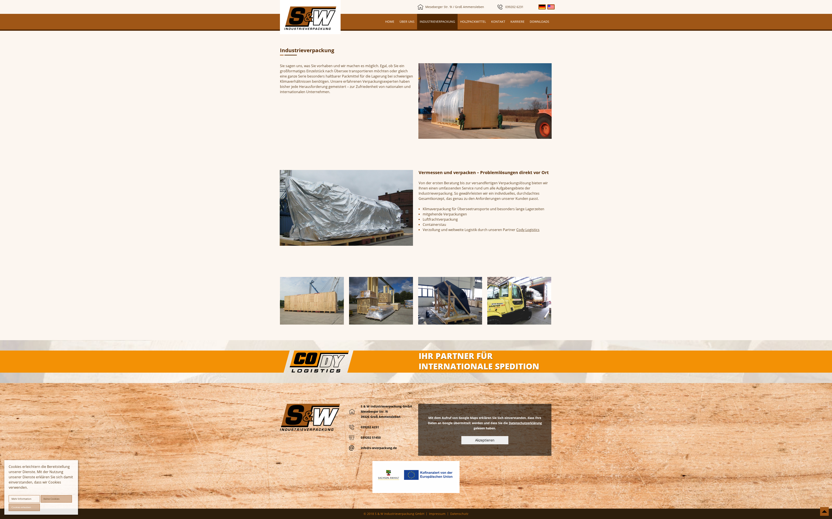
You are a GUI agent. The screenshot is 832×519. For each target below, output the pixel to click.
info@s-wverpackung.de (379, 448)
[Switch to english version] (551, 7)
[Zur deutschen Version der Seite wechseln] (542, 7)
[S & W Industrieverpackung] (310, 18)
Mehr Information (21, 498)
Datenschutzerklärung (525, 423)
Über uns (407, 21)
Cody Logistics (528, 229)
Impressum (437, 514)
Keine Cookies (51, 498)
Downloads (539, 21)
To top (824, 511)
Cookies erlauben (21, 507)
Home (389, 21)
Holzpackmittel (473, 21)
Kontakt (498, 21)
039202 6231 (514, 7)
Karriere (517, 21)
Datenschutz (459, 514)
